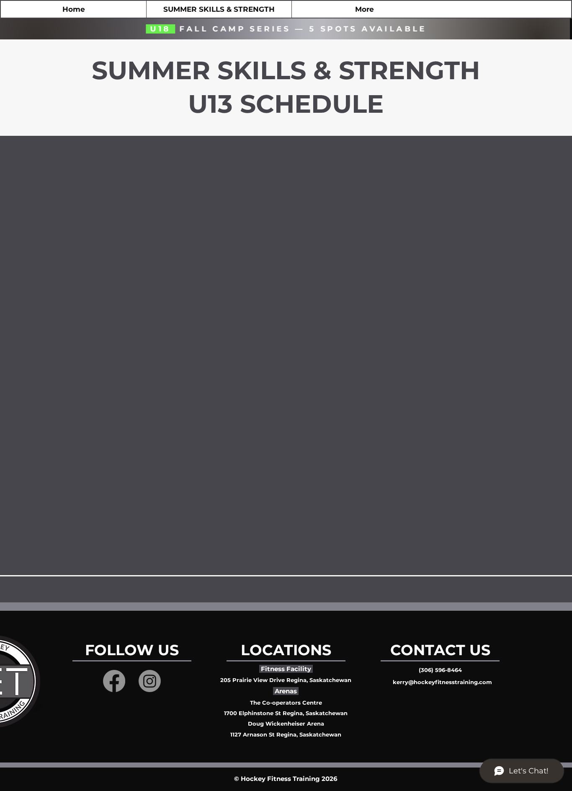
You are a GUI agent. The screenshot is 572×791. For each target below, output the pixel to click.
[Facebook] (114, 681)
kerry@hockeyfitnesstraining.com (442, 682)
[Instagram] (150, 681)
